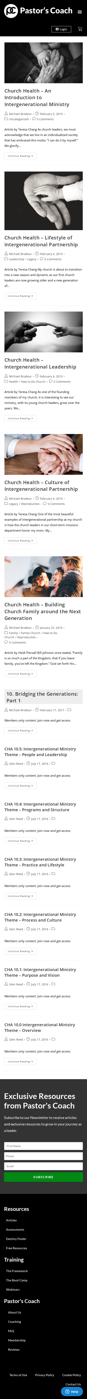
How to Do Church (33, 381)
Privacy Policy (44, 1375)
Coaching (14, 1321)
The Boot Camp (16, 1280)
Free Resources (16, 1248)
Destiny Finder (16, 1239)
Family (13, 633)
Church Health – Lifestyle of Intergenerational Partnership (41, 241)
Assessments (15, 1229)
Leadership (16, 259)
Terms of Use (18, 1375)
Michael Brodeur (20, 114)
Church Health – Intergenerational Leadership (40, 363)
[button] (79, 11)
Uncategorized (19, 119)
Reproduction (30, 504)
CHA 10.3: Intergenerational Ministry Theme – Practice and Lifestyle (40, 862)
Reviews (14, 1349)
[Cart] (80, 29)
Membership (16, 1340)
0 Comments (45, 119)
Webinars (13, 1289)
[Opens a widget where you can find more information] (72, 1392)
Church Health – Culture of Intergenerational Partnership (41, 485)
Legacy (31, 259)
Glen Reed (16, 764)
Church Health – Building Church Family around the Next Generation (42, 611)
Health (13, 381)
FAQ (11, 1331)
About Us (14, 1312)
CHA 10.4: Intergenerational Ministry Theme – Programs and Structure (40, 806)
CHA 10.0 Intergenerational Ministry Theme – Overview (39, 1027)
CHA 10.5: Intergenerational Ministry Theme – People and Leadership (40, 751)
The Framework (17, 1271)
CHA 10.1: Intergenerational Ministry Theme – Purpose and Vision (40, 972)
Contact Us (73, 1384)
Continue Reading (22, 155)
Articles (11, 1220)
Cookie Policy (71, 1375)
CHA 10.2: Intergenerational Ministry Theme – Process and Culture (40, 917)
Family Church (30, 633)
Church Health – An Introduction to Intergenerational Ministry (37, 97)
